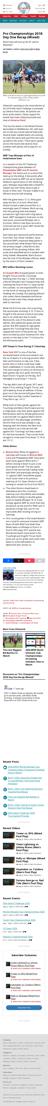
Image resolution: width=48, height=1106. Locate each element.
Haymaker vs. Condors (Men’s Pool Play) (29, 871)
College (24, 16)
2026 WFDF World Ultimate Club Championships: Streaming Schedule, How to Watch (26, 769)
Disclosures (29, 1043)
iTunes (28, 1088)
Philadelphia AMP (12, 170)
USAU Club (14, 601)
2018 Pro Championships (21, 608)
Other (14, 1058)
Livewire (33, 1061)
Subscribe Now (24, 1007)
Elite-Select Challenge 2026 (16, 903)
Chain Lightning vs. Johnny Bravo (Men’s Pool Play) (28, 847)
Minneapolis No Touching (15, 618)
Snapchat (13, 1088)
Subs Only (41, 20)
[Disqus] (24, 717)
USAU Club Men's (35, 853)
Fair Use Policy (27, 1046)
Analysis (14, 1055)
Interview (30, 1055)
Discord (8, 8)
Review (19, 1061)
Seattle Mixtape (11, 623)
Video (26, 1061)
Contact (20, 1043)
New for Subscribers (19, 1075)
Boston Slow (12, 452)
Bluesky (39, 1085)
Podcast (21, 1058)
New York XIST (11, 352)
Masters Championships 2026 (18, 936)
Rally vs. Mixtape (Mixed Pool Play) (30, 860)
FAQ (19, 1078)
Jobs (35, 1046)
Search (40, 12)
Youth (33, 16)
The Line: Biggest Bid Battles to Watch (23, 798)
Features (6, 1055)
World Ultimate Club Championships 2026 (24, 911)
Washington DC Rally (29, 623)
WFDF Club (19, 915)
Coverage (21, 1055)
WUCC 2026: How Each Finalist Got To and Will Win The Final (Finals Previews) (25, 780)
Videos (32, 20)
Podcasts (23, 20)
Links (37, 1055)
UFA (16, 1068)
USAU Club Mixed (26, 601)
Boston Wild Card (31, 613)
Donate (37, 1043)
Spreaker (21, 1088)
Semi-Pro (7, 16)
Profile (35, 1058)
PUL (21, 1068)
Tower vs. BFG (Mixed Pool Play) (29, 835)
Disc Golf (8, 12)
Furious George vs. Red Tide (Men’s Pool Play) (30, 882)
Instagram (23, 1085)
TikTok (5, 1088)
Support (13, 1078)
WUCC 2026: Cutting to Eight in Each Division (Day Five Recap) (26, 806)
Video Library (23, 1049)
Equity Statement (14, 1046)
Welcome (6, 1075)
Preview (28, 1058)
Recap (5, 52)
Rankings (13, 20)
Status (14, 1049)
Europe (42, 16)
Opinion (7, 1058)
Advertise (12, 1043)
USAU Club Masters (20, 940)
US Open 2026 (10, 928)
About (5, 1043)
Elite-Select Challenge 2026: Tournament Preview (21, 814)
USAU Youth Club (20, 923)
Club (16, 16)
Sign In (40, 5)
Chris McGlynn (26, 49)
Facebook (15, 1085)
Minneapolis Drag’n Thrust (16, 616)
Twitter (31, 1085)
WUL (25, 1068)
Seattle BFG (12, 272)
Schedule (8, 5)
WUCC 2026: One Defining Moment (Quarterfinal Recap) (25, 790)
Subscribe (39, 8)
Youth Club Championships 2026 (19, 920)
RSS (34, 1088)
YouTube (6, 1085)
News (5, 20)
